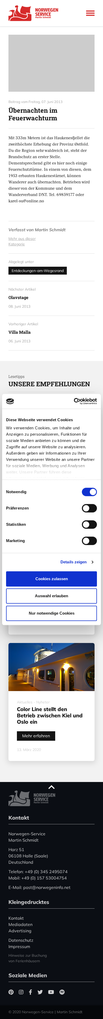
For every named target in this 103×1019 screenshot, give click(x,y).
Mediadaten (20, 924)
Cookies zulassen (51, 579)
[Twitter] (40, 992)
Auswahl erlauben (51, 596)
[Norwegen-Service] (34, 13)
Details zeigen (73, 562)
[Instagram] (21, 992)
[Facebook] (30, 992)
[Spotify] (61, 992)
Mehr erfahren (36, 735)
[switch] (89, 508)
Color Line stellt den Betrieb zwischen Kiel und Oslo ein (50, 715)
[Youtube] (51, 992)
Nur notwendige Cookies (51, 613)
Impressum (19, 946)
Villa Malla (19, 332)
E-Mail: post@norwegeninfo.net (39, 887)
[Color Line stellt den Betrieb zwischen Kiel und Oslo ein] (51, 667)
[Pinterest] (10, 992)
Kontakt (16, 918)
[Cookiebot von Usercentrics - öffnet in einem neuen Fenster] (74, 401)
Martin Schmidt (50, 229)
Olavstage (18, 297)
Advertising (19, 930)
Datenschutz (20, 940)
